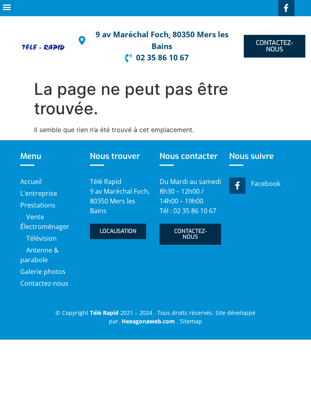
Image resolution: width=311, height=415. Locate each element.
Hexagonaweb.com (149, 321)
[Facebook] (237, 186)
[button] (6, 6)
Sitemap (191, 321)
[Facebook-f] (286, 8)
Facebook (265, 183)
